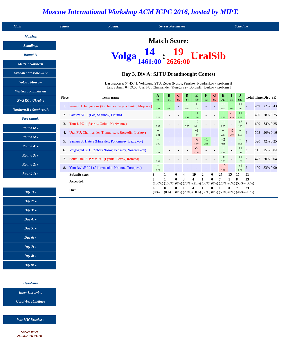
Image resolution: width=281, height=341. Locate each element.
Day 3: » (30, 210)
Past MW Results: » (30, 319)
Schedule (241, 26)
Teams (64, 26)
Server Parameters (172, 26)
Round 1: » (30, 173)
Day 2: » (30, 201)
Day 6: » (30, 237)
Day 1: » (30, 192)
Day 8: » (30, 256)
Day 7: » (30, 247)
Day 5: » (30, 228)
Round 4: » (30, 146)
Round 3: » (30, 155)
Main (17, 26)
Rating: (113, 26)
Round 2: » (30, 164)
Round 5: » (30, 137)
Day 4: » (30, 219)
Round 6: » (30, 128)
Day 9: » (30, 265)
